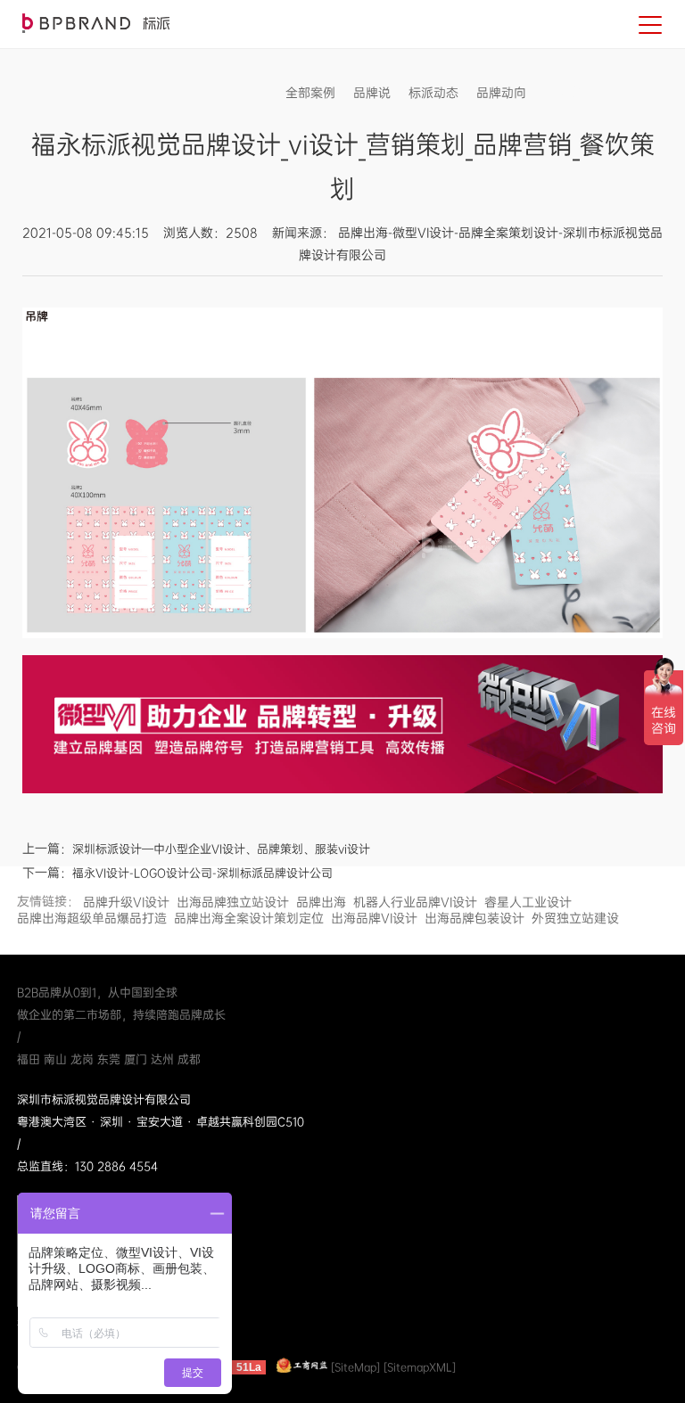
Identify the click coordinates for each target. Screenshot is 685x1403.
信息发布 (569, 93)
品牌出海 (321, 902)
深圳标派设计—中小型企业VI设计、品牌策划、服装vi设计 (221, 849)
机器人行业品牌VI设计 (415, 902)
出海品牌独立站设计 (233, 902)
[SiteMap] (355, 1367)
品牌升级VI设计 (126, 902)
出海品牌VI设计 (374, 918)
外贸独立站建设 (575, 918)
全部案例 (310, 93)
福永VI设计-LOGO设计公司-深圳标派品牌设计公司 (202, 873)
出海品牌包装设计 (474, 918)
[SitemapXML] (420, 1367)
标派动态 (433, 93)
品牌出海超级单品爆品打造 (92, 918)
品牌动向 (501, 93)
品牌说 (372, 93)
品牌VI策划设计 (95, 23)
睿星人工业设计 (528, 902)
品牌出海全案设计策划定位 (249, 918)
